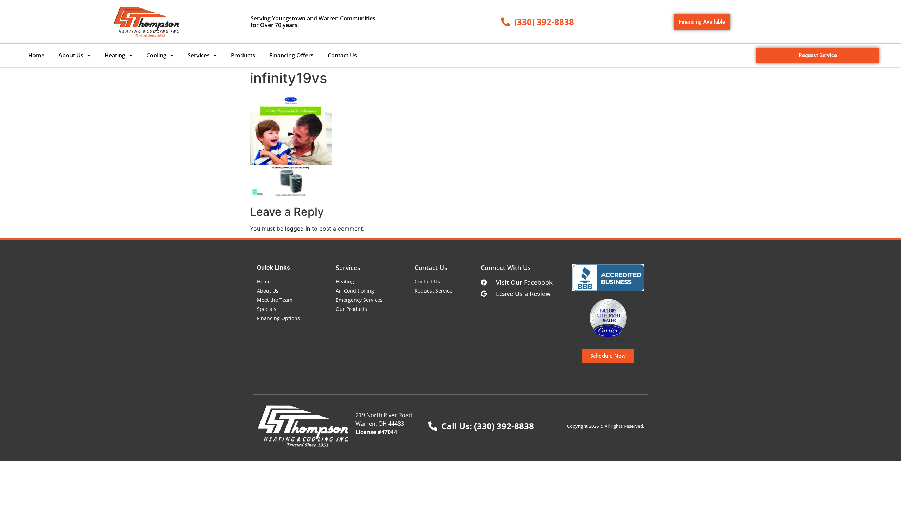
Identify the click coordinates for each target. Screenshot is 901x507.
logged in (297, 228)
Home (36, 55)
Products (243, 55)
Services (199, 55)
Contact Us (342, 55)
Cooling (156, 55)
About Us (70, 55)
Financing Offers (291, 55)
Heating (115, 55)
